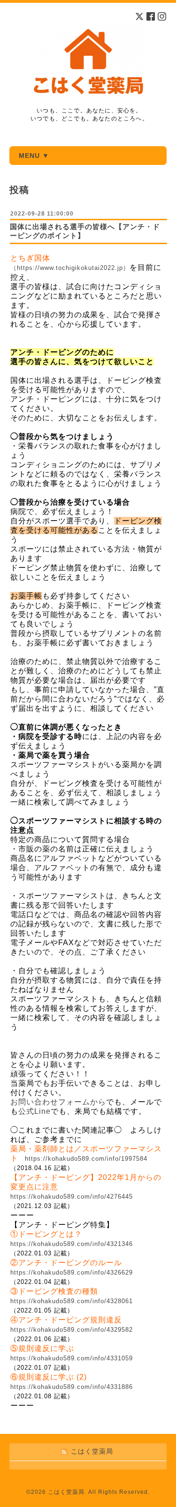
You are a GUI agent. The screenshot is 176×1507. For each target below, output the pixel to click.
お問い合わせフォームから (58, 1102)
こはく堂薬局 (66, 1492)
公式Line (34, 1111)
